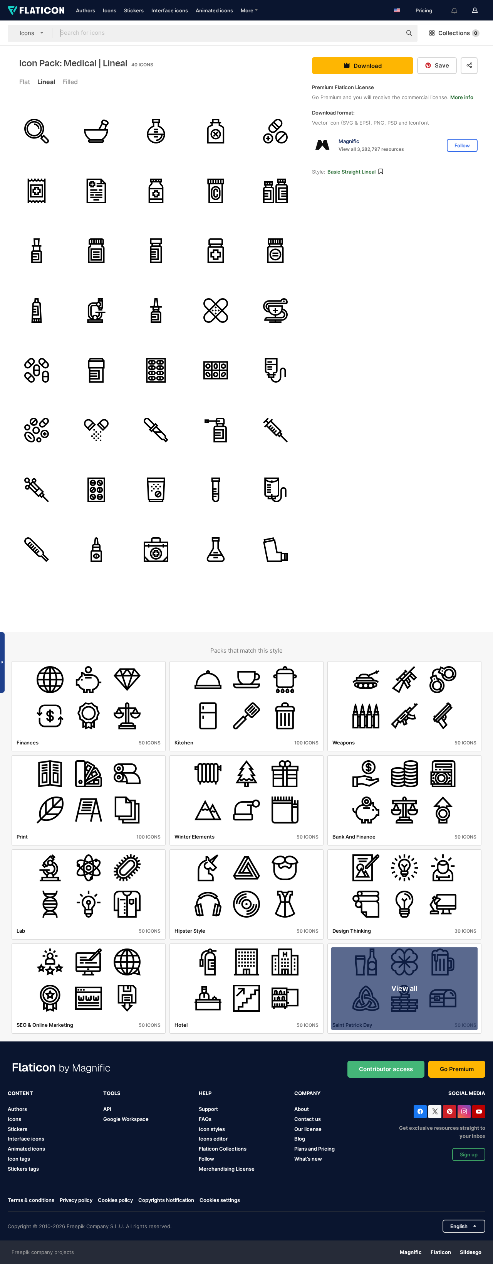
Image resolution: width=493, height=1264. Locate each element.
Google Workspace (126, 1119)
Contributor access (386, 1069)
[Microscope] (96, 310)
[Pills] (275, 131)
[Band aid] (36, 190)
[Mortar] (96, 131)
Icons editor (213, 1139)
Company (307, 1093)
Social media (466, 1093)
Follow (206, 1159)
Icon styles (212, 1129)
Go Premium (457, 1069)
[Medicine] (155, 190)
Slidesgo (470, 1252)
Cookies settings (220, 1200)
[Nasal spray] (155, 310)
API (107, 1109)
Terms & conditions (31, 1200)
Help (205, 1093)
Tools (112, 1093)
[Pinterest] (449, 1111)
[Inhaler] (275, 549)
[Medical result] (96, 190)
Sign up (469, 1154)
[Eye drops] (96, 549)
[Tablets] (96, 489)
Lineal (46, 82)
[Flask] (155, 131)
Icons (109, 10)
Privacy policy (76, 1200)
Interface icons (169, 10)
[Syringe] (275, 430)
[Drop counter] (275, 370)
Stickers (134, 10)
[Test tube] (215, 489)
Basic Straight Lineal (351, 172)
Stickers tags (23, 1169)
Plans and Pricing (314, 1149)
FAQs (205, 1119)
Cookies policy (115, 1200)
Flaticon (441, 1252)
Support (208, 1109)
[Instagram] (464, 1111)
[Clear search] (392, 33)
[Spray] (215, 430)
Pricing (424, 10)
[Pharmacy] (275, 310)
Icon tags (19, 1159)
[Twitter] (434, 1111)
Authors (85, 10)
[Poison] (215, 131)
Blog (299, 1139)
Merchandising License (227, 1169)
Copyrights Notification (166, 1200)
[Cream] (36, 310)
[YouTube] (478, 1111)
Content (20, 1093)
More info (461, 97)
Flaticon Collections (222, 1149)
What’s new (308, 1159)
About (301, 1109)
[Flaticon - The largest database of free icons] (36, 10)
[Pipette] (155, 430)
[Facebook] (420, 1111)
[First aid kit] (155, 549)
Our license (308, 1129)
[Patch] (215, 310)
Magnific (411, 1252)
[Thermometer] (36, 549)
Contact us (307, 1119)
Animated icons (214, 10)
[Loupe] (36, 131)
